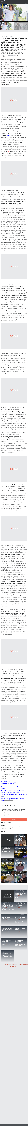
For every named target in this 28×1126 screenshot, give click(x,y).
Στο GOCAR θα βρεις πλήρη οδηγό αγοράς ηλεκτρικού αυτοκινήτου (12, 782)
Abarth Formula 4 (6, 828)
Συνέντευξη (5, 827)
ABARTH (9, 823)
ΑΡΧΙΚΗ (3, 36)
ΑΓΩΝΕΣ (10, 36)
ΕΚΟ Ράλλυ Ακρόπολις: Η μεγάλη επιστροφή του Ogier (14, 795)
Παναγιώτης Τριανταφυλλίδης (8, 55)
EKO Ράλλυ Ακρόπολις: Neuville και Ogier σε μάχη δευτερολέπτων (12, 799)
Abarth (8, 135)
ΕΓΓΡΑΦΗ (14, 819)
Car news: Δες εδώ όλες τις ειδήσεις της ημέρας (12, 787)
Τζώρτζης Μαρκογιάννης (15, 827)
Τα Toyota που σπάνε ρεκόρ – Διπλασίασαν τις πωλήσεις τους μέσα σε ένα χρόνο (13, 791)
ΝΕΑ (7, 36)
